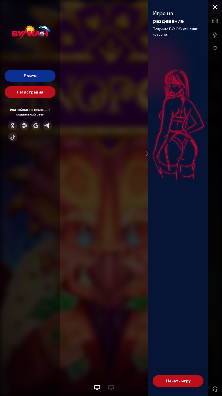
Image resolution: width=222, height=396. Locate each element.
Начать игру (178, 381)
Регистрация (30, 92)
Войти (30, 75)
